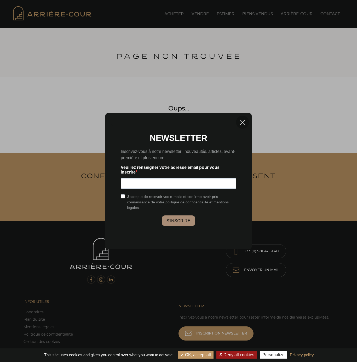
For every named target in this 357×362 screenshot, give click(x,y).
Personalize (273, 355)
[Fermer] (242, 122)
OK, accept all (197, 355)
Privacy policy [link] (302, 355)
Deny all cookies (238, 355)
